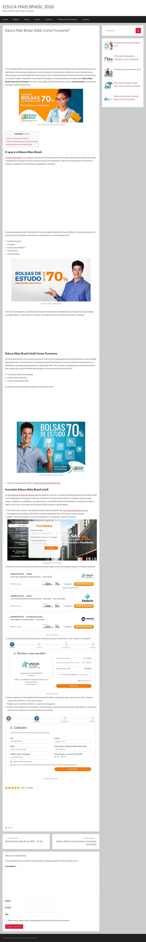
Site (6, 914)
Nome (8, 901)
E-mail (8, 908)
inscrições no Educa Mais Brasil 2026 (23, 495)
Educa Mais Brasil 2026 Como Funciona (22, 142)
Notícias (49, 19)
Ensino (37, 19)
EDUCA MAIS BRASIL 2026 (28, 6)
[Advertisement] (51, 51)
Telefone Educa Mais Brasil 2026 (46, 483)
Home (5, 19)
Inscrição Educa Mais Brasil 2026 (19, 145)
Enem (26, 19)
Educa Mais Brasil (14, 158)
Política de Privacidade (67, 19)
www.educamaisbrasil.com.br (75, 510)
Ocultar (26, 134)
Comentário (10, 866)
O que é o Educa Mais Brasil (17, 139)
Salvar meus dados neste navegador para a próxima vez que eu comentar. (38, 920)
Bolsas (16, 19)
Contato (86, 19)
